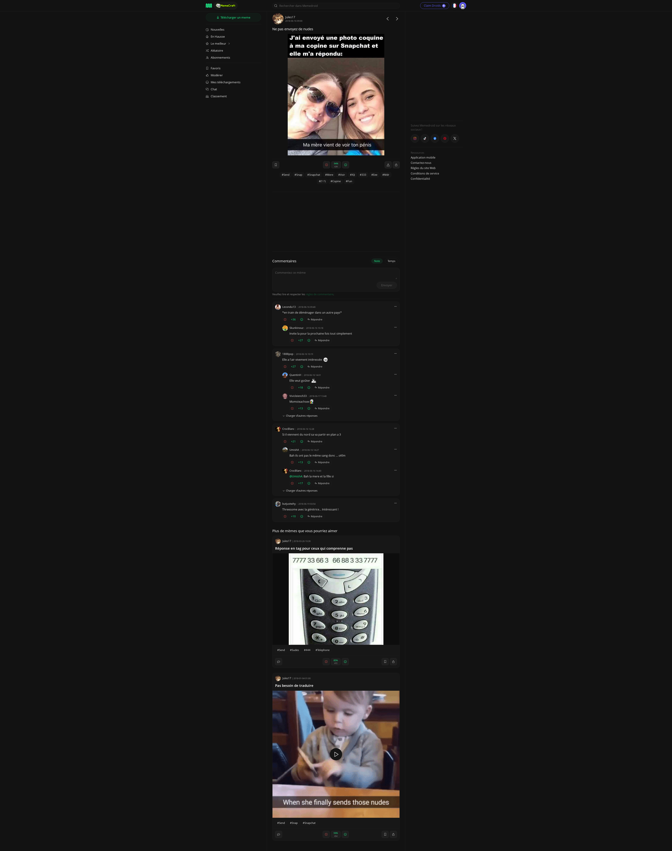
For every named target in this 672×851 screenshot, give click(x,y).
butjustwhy (289, 503)
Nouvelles (217, 29)
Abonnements (220, 57)
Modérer (217, 75)
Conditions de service (425, 173)
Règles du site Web (423, 168)
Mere (330, 174)
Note (377, 261)
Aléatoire (217, 50)
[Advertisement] (437, 65)
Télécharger (235, 17)
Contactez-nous (421, 163)
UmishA (294, 449)
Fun (350, 181)
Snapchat (314, 174)
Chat (214, 89)
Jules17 (290, 17)
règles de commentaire (319, 294)
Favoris (215, 68)
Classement (219, 96)
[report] (388, 164)
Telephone (323, 650)
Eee (375, 174)
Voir (342, 174)
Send (286, 174)
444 (308, 650)
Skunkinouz (296, 328)
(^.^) (323, 181)
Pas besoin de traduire (294, 685)
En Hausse (218, 36)
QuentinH (295, 375)
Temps (391, 261)
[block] (396, 164)
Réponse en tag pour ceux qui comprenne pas (314, 548)
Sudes (295, 650)
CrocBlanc (288, 428)
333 (364, 174)
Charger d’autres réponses (301, 415)
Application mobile (423, 157)
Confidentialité (420, 179)
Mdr (386, 174)
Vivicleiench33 (298, 396)
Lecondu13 (289, 307)
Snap (299, 174)
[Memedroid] (209, 5)
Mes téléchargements (225, 82)
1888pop (288, 354)
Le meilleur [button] (219, 43)
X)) (353, 174)
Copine (336, 181)
